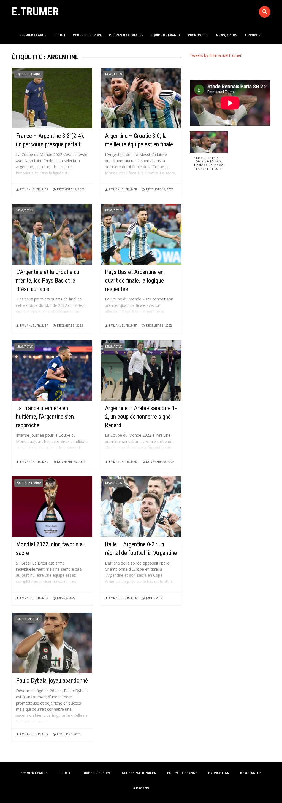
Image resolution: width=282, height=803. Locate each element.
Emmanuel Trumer (34, 189)
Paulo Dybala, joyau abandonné (52, 680)
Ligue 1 (59, 35)
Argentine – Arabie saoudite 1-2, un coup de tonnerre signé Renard (141, 417)
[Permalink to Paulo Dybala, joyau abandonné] (52, 642)
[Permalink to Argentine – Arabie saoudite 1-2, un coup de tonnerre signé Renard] (141, 370)
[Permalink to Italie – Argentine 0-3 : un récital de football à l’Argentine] (141, 506)
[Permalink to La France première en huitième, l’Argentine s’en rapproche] (52, 370)
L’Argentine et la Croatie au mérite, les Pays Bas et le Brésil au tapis (47, 280)
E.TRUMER (35, 11)
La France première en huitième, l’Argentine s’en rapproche (45, 417)
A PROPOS (253, 35)
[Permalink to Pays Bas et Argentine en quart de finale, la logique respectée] (141, 234)
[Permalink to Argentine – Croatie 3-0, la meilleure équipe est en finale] (141, 97)
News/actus (226, 35)
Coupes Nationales (126, 35)
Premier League (32, 35)
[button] (209, 153)
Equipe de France (166, 35)
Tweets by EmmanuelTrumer (216, 55)
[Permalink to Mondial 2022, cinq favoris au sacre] (52, 506)
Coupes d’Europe (87, 35)
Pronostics (198, 35)
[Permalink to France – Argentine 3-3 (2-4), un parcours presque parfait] (52, 97)
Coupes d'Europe (28, 619)
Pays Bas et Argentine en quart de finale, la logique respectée (134, 280)
